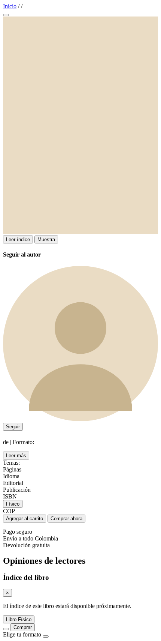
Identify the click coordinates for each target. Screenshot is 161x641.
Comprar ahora (66, 518)
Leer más (16, 455)
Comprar (22, 627)
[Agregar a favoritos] (6, 15)
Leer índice (18, 239)
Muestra (46, 239)
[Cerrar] (46, 636)
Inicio (9, 6)
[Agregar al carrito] (6, 629)
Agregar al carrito (24, 518)
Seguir (13, 426)
